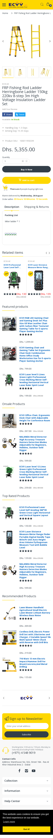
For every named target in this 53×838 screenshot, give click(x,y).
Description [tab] (11, 207)
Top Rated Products (16, 496)
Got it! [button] (26, 829)
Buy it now (26, 169)
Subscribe (26, 734)
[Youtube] (33, 771)
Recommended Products (19, 596)
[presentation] (46, 253)
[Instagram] (26, 771)
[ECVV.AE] (18, 4)
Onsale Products (13, 404)
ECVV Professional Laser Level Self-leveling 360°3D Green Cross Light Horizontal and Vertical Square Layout (14, 266)
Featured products (15, 307)
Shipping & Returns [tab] (36, 207)
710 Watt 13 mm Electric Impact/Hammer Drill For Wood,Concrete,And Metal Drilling (33, 662)
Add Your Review (9, 109)
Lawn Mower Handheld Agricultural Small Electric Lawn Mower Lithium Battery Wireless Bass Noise (34, 611)
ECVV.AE (5, 84)
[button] (10, 294)
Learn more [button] (9, 821)
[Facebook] (19, 771)
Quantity (6, 157)
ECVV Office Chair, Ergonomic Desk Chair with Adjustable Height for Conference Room (34, 418)
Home (5, 13)
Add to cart (28, 180)
